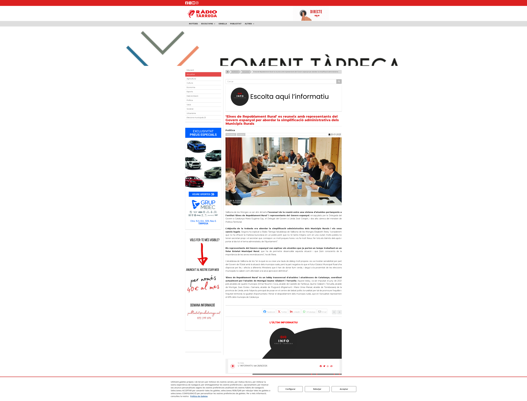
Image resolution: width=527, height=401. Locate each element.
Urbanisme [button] (191, 113)
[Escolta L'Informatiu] (284, 96)
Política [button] (190, 100)
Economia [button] (191, 87)
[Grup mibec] (203, 177)
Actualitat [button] (191, 74)
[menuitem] (193, 23)
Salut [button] (189, 105)
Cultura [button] (190, 83)
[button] (186, 3)
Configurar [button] (290, 389)
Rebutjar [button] (317, 389)
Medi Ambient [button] (192, 96)
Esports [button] (190, 92)
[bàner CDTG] (203, 264)
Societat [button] (190, 109)
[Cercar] (339, 81)
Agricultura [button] (191, 79)
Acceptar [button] (344, 389)
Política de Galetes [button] (199, 396)
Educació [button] (190, 70)
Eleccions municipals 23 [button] (196, 118)
